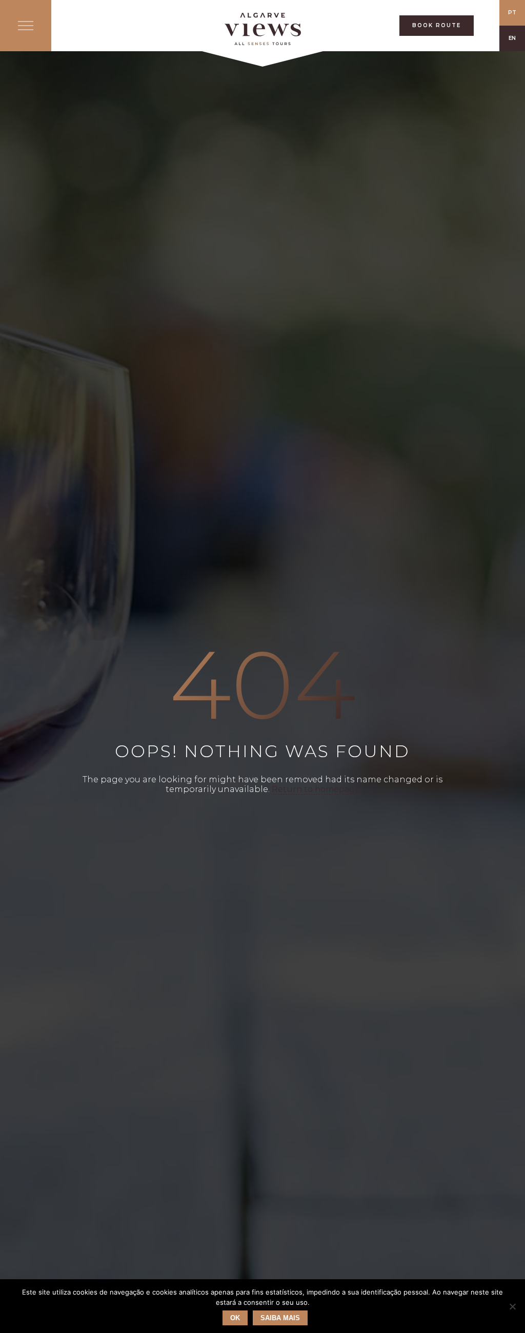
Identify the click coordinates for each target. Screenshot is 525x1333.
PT (512, 12)
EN (512, 38)
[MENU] (25, 25)
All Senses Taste (262, 29)
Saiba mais (280, 1318)
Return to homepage (316, 789)
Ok (235, 1318)
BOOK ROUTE (436, 25)
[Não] (512, 1306)
